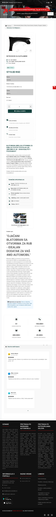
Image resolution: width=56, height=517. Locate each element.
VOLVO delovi (5, 466)
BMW (30, 433)
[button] (28, 410)
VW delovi (11, 466)
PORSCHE (34, 448)
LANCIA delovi (5, 447)
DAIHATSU (22, 438)
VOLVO (21, 454)
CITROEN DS (28, 435)
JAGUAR (25, 441)
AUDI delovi (15, 429)
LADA (34, 441)
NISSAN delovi (10, 453)
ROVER (26, 449)
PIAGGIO (28, 448)
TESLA (30, 453)
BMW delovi (5, 431)
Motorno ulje (42, 433)
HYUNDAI (26, 440)
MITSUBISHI (25, 446)
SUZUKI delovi (14, 463)
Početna (9, 25)
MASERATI (22, 445)
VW (24, 454)
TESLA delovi (5, 465)
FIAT (31, 438)
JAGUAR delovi (11, 444)
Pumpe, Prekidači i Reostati (45, 453)
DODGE (27, 438)
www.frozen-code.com (9, 494)
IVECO (21, 441)
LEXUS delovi (5, 449)
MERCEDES (31, 445)
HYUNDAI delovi (14, 440)
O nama (22, 13)
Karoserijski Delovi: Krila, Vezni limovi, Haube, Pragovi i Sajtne (30, 25)
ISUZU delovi (12, 442)
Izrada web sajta (17, 510)
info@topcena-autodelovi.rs (10, 491)
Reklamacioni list (42, 485)
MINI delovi (10, 452)
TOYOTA (34, 453)
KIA (31, 441)
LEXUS (34, 443)
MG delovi (4, 452)
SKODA (21, 451)
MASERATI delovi (14, 449)
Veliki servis (45, 435)
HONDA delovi (5, 440)
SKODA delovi (15, 460)
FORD (34, 438)
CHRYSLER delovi (14, 431)
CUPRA (34, 435)
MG (35, 445)
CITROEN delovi (6, 432)
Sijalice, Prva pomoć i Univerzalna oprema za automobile (46, 463)
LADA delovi (15, 445)
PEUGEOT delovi (10, 455)
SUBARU (22, 453)
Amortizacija (47, 467)
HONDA (21, 440)
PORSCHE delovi (10, 457)
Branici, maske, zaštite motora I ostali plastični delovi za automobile (46, 438)
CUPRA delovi (10, 434)
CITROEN (22, 435)
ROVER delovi (10, 458)
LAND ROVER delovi (13, 447)
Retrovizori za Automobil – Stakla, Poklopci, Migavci (46, 460)
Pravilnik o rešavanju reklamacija (45, 482)
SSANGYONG (33, 451)
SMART (26, 451)
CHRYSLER (33, 433)
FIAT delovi (8, 439)
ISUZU (34, 440)
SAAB (31, 449)
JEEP (29, 441)
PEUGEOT (22, 448)
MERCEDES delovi (14, 450)
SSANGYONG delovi (13, 462)
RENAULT (22, 449)
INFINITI (30, 440)
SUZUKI (26, 453)
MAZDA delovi (5, 450)
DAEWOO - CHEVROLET (30, 436)
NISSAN (30, 446)
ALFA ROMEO (23, 433)
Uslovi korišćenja (42, 478)
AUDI (27, 433)
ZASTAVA (27, 454)
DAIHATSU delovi (10, 437)
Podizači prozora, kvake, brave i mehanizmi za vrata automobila (46, 441)
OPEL (34, 446)
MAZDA (26, 445)
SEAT (35, 449)
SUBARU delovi (6, 463)
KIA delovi (8, 445)
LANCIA (21, 443)
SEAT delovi (8, 460)
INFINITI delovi (5, 442)
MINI (21, 446)
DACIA (21, 436)
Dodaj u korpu (21, 111)
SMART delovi (5, 462)
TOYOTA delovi (14, 465)
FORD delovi (15, 439)
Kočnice (49, 433)
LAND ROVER (28, 443)
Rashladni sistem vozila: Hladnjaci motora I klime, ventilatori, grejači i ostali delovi (46, 456)
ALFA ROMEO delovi (7, 429)
